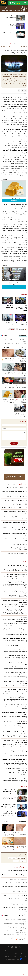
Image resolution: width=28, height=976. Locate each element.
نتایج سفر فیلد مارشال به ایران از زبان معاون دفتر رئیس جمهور (15, 630)
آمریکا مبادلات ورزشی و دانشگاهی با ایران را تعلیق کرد (13, 508)
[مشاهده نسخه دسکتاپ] (6, 8)
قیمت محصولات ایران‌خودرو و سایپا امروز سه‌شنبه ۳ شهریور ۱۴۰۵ (14, 713)
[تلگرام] (8, 947)
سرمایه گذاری (14, 200)
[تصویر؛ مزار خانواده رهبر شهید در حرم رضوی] (21, 317)
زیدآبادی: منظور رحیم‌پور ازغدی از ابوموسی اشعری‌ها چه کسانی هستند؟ (15, 601)
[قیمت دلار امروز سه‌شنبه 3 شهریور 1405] (20, 34)
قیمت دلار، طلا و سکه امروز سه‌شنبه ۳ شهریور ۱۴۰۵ (14, 638)
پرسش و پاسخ (22, 953)
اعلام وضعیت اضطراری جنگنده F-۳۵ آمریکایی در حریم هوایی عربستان (15, 769)
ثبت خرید (14, 287)
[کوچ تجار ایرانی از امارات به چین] (7, 317)
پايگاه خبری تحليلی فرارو (11, 957)
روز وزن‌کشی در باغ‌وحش (19, 544)
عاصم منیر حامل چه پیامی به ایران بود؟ (16, 553)
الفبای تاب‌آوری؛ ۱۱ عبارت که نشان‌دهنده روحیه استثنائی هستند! (10, 17)
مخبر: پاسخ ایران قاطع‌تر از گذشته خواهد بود (8, 306)
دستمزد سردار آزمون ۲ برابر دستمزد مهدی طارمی (14, 705)
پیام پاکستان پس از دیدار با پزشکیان (17, 778)
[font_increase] (25, 90)
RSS (4, 953)
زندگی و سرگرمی (5, 10)
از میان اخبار (24, 294)
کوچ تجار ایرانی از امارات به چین (8, 323)
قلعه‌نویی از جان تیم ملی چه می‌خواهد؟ (16, 655)
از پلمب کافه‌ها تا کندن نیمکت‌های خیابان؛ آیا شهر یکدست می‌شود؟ (9, 798)
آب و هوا (9, 953)
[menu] (2, 8)
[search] (8, 8)
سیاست (18, 10)
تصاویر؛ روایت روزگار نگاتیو (19, 504)
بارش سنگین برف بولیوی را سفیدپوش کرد (16, 582)
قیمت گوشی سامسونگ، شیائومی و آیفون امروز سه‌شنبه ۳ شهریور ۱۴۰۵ (16, 673)
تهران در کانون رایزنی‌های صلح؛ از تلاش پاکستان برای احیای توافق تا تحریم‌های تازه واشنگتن (21, 308)
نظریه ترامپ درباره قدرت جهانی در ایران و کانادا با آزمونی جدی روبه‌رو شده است (15, 529)
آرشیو (13, 951)
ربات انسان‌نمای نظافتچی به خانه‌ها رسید (16, 574)
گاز (17, 329)
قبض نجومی (11, 329)
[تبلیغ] (14, 3)
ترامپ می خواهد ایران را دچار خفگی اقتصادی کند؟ (9, 24)
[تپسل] (2, 179)
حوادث (10, 10)
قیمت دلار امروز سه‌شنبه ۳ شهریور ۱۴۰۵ (9, 32)
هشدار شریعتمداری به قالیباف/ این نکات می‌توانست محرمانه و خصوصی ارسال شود (14, 760)
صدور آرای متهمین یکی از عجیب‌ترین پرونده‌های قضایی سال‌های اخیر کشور (15, 741)
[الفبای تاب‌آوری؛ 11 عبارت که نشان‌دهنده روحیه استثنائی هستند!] (20, 18)
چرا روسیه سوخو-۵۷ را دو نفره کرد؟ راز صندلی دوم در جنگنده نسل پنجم (14, 647)
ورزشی (14, 10)
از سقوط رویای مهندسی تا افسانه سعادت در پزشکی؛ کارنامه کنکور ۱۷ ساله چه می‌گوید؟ (9, 791)
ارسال (14, 443)
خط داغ (25, 562)
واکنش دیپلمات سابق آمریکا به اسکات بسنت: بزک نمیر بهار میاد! (15, 592)
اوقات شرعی (14, 953)
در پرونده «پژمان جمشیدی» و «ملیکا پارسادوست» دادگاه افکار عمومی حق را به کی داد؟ (14, 908)
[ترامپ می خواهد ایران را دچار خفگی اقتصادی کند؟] (20, 26)
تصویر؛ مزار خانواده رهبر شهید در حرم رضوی (21, 323)
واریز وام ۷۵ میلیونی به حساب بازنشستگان (16, 497)
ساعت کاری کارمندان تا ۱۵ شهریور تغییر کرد (15, 610)
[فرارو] (24, 9)
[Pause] (3, 279)
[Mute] (5, 279)
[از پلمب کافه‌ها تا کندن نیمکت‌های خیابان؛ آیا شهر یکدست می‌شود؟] (22, 799)
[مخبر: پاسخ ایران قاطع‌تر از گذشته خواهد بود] (7, 300)
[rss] (20, 947)
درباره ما (23, 951)
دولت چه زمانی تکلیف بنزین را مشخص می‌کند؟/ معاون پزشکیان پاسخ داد (15, 722)
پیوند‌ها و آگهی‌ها (6, 951)
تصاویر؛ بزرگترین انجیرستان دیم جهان (17, 697)
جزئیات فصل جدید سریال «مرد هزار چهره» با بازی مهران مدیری (15, 732)
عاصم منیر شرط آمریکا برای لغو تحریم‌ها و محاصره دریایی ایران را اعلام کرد (15, 620)
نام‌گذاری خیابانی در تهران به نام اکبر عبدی (16, 689)
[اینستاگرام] (12, 947)
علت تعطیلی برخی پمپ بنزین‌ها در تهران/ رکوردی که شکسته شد (14, 664)
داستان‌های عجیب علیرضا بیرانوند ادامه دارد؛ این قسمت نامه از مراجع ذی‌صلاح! (15, 751)
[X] (16, 947)
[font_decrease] (19, 90)
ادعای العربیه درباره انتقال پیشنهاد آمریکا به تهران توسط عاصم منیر (15, 566)
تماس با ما (18, 951)
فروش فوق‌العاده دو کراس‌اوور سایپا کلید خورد (15, 500)
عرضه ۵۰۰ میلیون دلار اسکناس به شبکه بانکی (15, 488)
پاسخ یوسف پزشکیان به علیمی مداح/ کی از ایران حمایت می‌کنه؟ (15, 682)
